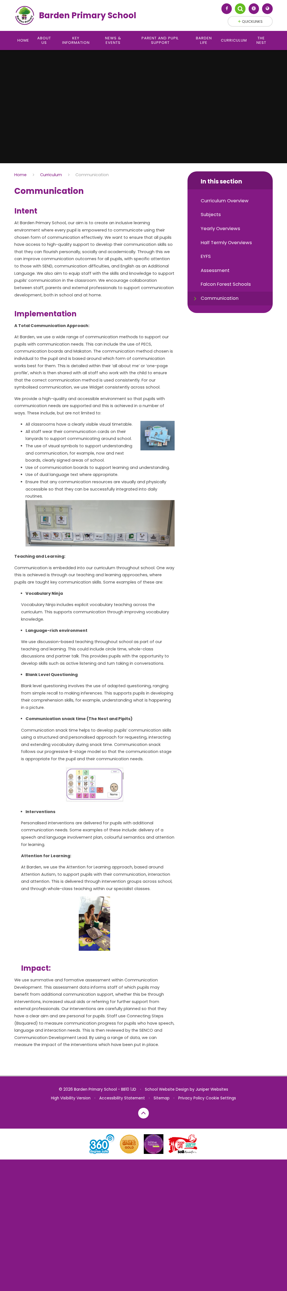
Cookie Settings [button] (221, 1098)
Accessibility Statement (122, 1098)
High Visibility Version (71, 1098)
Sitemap (162, 1098)
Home (20, 175)
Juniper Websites (212, 1089)
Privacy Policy (191, 1098)
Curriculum (51, 175)
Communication (92, 175)
